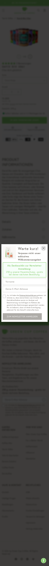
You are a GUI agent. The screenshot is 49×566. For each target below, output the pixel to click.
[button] (43, 560)
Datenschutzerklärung (28, 295)
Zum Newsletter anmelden (22, 316)
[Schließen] (43, 248)
